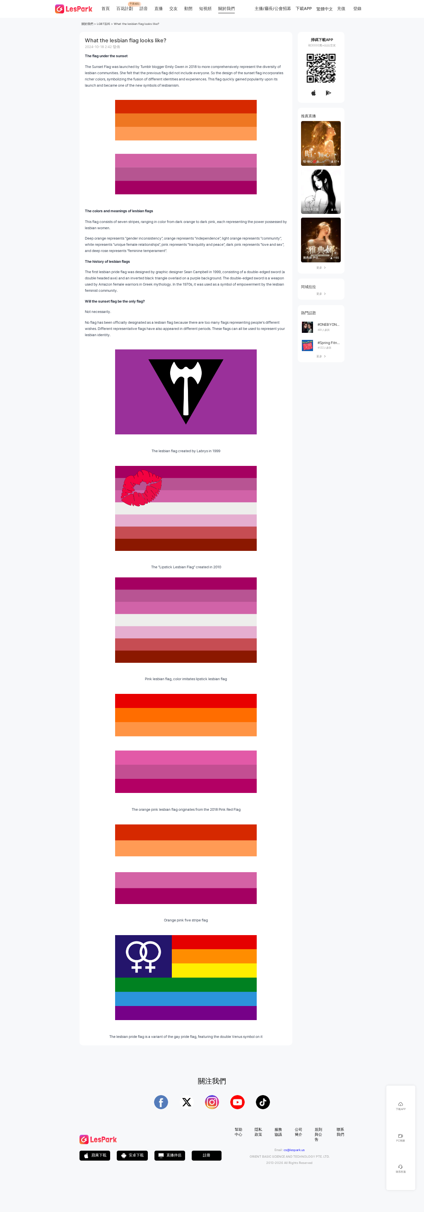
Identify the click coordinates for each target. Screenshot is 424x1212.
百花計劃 (124, 8)
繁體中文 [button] (324, 9)
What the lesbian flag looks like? (136, 24)
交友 (173, 8)
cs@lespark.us (294, 1150)
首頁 (105, 8)
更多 (320, 267)
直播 (158, 8)
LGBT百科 (103, 24)
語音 (144, 8)
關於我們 (226, 8)
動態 (188, 8)
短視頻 (205, 8)
